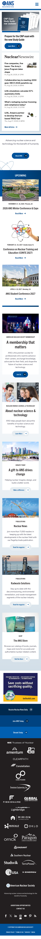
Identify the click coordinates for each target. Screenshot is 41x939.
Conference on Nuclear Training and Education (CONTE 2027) (20, 250)
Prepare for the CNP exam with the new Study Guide (19, 37)
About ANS (18, 156)
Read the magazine (18, 547)
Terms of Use (20, 932)
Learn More (11, 46)
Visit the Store (19, 659)
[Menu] (37, 4)
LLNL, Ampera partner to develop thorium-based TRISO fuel (14, 115)
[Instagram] (20, 916)
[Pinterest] (30, 916)
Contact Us (20, 908)
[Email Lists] (20, 918)
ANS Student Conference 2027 (20, 293)
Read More (19, 213)
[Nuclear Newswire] (35, 916)
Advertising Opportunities (20, 905)
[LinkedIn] (15, 916)
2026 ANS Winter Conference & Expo (20, 208)
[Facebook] (6, 916)
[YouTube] (25, 916)
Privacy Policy (10, 932)
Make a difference (18, 490)
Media (33, 932)
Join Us (19, 374)
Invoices (27, 932)
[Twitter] (11, 916)
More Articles (9, 127)
